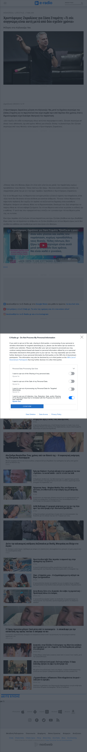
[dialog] (43, 376)
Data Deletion (31, 414)
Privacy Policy (56, 414)
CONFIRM (27, 406)
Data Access (43, 414)
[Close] (82, 338)
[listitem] (43, 368)
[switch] (72, 373)
